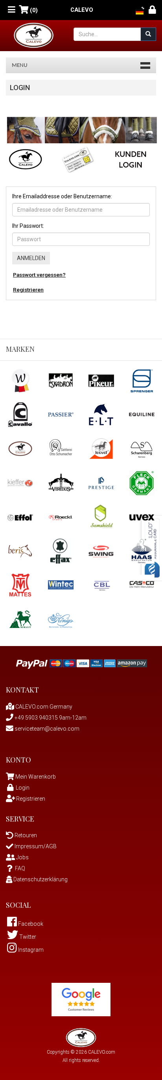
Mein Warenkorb (35, 777)
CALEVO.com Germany (43, 706)
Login (22, 788)
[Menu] (11, 10)
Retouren (25, 835)
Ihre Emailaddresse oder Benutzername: (62, 196)
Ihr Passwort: (28, 226)
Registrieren (28, 289)
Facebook (30, 924)
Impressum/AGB (35, 846)
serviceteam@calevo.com (46, 729)
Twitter (27, 937)
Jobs (22, 857)
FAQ (20, 868)
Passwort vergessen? (39, 274)
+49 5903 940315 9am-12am (50, 717)
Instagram (30, 950)
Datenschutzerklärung (40, 879)
